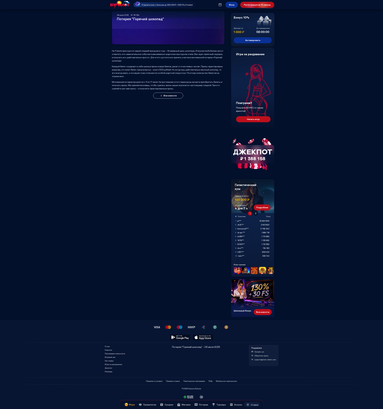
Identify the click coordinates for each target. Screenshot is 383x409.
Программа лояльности (115, 353)
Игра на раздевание (113, 364)
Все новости (170, 95)
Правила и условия (154, 381)
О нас (107, 346)
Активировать (252, 40)
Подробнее (262, 207)
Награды (108, 371)
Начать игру (253, 119)
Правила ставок (173, 381)
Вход (231, 4)
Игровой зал (110, 357)
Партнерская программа (194, 381)
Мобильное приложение (226, 381)
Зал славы (109, 360)
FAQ (210, 381)
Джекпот (108, 368)
